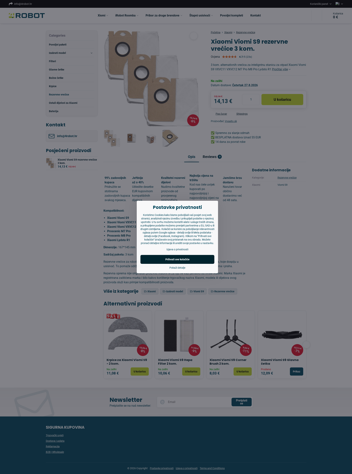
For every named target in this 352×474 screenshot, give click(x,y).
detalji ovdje (184, 232)
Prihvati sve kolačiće (177, 259)
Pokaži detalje (177, 267)
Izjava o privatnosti (177, 249)
